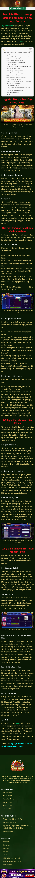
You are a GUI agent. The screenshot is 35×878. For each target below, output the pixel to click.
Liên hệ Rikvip (7, 865)
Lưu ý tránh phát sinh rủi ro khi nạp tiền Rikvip (19, 81)
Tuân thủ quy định (14, 85)
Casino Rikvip (7, 795)
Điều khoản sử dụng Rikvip (12, 861)
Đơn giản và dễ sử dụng (15, 75)
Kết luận (9, 94)
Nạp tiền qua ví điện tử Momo (17, 72)
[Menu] (2, 3)
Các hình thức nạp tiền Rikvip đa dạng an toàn (19, 66)
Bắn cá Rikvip (7, 792)
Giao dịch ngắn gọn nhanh (16, 60)
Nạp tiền (6, 848)
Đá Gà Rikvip (7, 805)
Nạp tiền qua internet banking (17, 70)
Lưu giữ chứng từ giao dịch (16, 90)
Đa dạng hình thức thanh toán (17, 62)
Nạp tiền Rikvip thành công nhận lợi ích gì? (18, 57)
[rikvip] (17, 3)
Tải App (5, 855)
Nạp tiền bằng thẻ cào (15, 68)
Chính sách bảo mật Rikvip (12, 858)
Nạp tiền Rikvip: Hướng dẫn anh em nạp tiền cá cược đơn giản (17, 54)
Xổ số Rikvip (7, 809)
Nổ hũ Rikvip (7, 802)
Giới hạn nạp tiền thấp (15, 59)
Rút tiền (5, 851)
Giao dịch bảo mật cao (15, 79)
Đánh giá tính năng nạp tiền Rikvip (16, 74)
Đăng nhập (6, 845)
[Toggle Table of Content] (29, 50)
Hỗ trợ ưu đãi (13, 64)
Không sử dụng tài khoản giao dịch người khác (20, 88)
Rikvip (22, 41)
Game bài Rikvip (8, 799)
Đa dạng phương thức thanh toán (18, 77)
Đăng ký (6, 842)
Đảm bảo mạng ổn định (15, 83)
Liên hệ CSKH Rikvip (14, 92)
